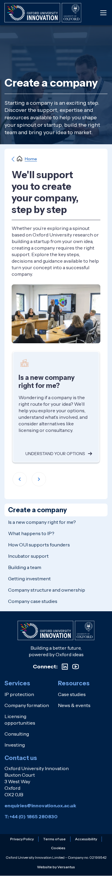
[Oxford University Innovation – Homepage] (56, 630)
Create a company (37, 510)
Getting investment (29, 579)
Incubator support (28, 556)
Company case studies (32, 601)
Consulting (16, 734)
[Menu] (103, 13)
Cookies (58, 848)
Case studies (72, 694)
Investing (14, 745)
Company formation (26, 705)
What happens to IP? (31, 533)
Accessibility (86, 839)
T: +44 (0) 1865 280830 (31, 816)
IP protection (19, 694)
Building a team (24, 567)
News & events (74, 705)
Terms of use (54, 839)
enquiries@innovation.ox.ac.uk (40, 805)
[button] (20, 479)
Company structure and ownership (46, 590)
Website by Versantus (56, 867)
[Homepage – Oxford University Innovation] (42, 12)
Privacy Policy (22, 839)
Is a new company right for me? (42, 522)
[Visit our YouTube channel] (75, 666)
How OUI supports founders (39, 545)
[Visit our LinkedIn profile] (64, 666)
